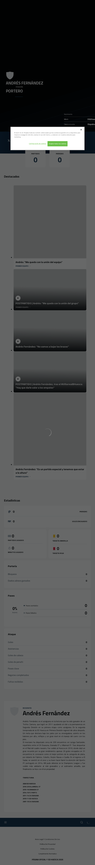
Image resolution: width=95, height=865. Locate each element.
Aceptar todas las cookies (57, 143)
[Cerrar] (81, 129)
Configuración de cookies (37, 143)
